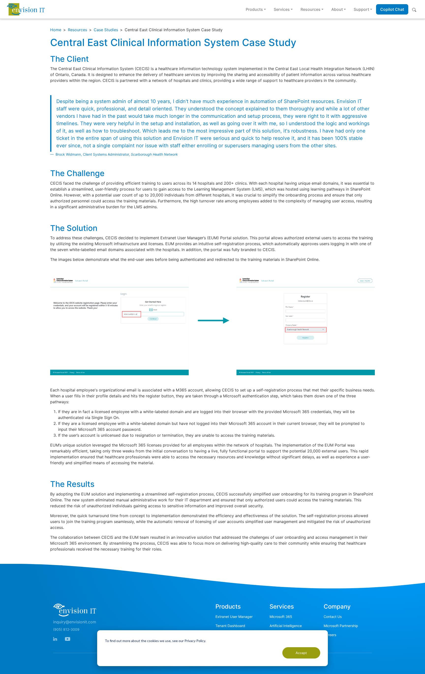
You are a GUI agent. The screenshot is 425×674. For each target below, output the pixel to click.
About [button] (337, 9)
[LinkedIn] (55, 638)
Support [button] (361, 9)
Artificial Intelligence (286, 626)
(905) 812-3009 (66, 629)
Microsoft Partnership (341, 626)
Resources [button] (310, 9)
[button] (415, 9)
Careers (330, 635)
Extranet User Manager (234, 616)
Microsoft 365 (281, 616)
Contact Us (333, 616)
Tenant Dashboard (230, 626)
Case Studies (106, 29)
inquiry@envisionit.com (74, 621)
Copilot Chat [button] (392, 9)
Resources (77, 29)
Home (55, 29)
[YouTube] (67, 638)
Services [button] (282, 9)
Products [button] (254, 9)
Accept (301, 653)
